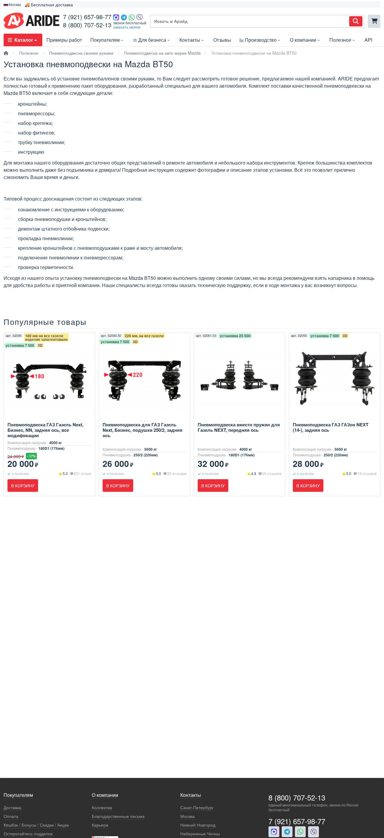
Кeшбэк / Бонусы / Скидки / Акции (36, 825)
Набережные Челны (200, 833)
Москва (187, 816)
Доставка (12, 807)
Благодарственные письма (118, 816)
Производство (261, 39)
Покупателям (105, 39)
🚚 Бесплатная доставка (49, 5)
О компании (303, 39)
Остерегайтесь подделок (28, 833)
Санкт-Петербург (197, 807)
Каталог (23, 39)
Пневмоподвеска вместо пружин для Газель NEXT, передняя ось (239, 427)
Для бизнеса (152, 39)
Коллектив (102, 807)
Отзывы (222, 39)
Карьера (100, 825)
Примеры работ (64, 39)
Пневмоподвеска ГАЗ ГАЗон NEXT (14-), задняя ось (330, 427)
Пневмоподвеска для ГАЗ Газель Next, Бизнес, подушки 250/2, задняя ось (142, 430)
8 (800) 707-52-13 (87, 24)
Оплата (11, 816)
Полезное (340, 39)
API (368, 39)
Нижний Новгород (197, 825)
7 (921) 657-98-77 (87, 16)
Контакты (189, 39)
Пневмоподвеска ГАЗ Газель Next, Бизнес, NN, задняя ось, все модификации (45, 430)
